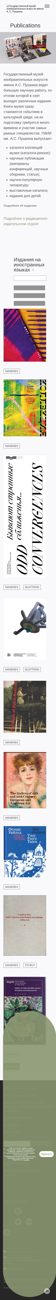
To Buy (30, 965)
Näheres (11, 371)
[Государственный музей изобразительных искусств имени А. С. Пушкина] (26, 11)
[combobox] (29, 287)
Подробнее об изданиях (20, 205)
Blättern (32, 587)
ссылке (26, 1160)
